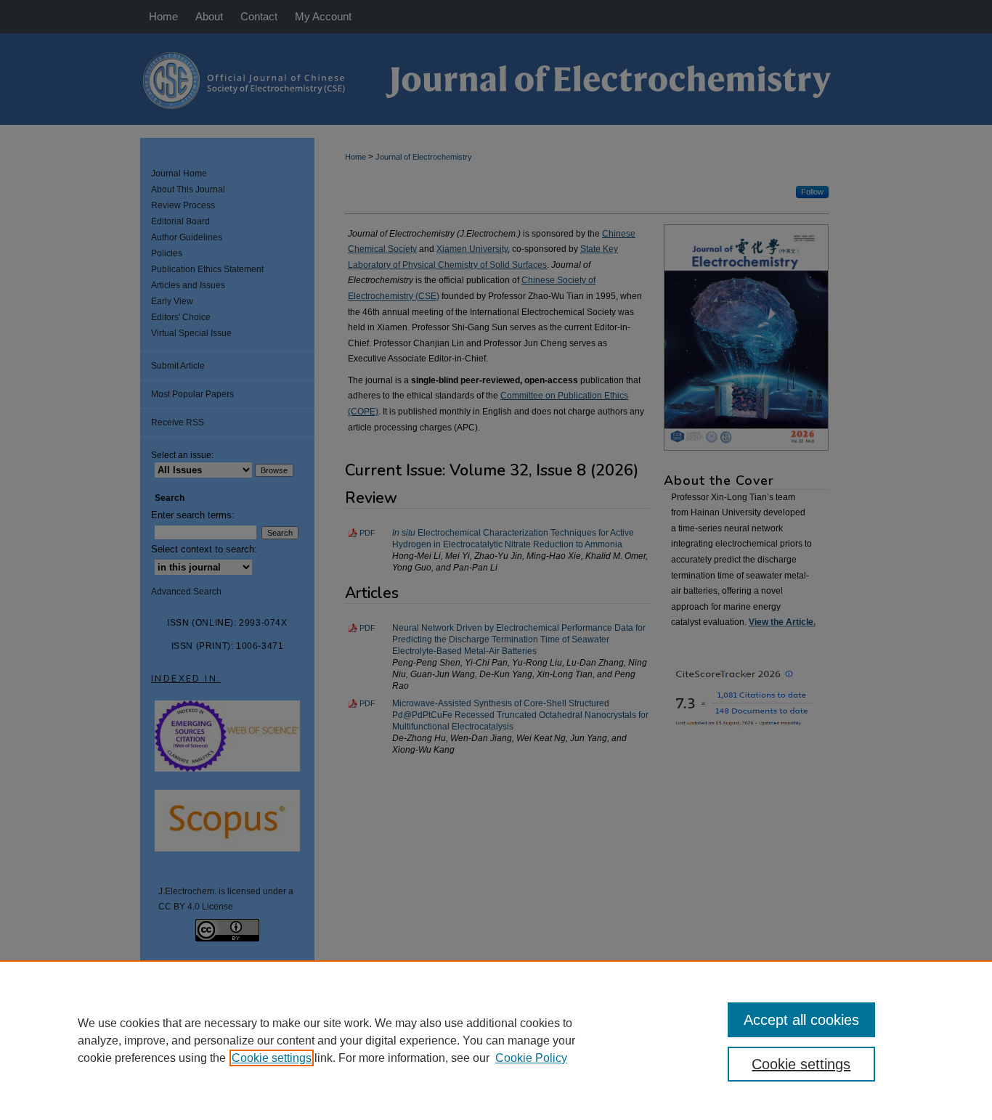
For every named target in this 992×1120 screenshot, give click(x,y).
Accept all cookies (801, 1020)
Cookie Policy (531, 1058)
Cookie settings (272, 1058)
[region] (496, 1040)
